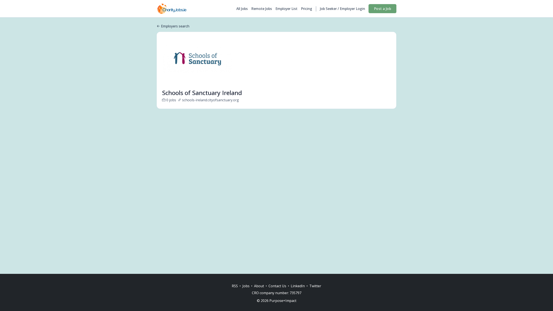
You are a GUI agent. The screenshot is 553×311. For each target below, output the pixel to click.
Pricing (306, 8)
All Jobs (242, 8)
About (259, 286)
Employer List (286, 8)
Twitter (315, 286)
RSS (235, 286)
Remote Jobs (261, 8)
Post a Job (382, 8)
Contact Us (277, 286)
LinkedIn (298, 286)
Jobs (245, 286)
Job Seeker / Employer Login (342, 8)
